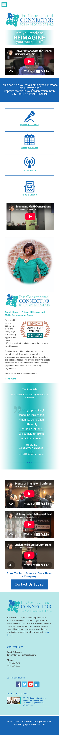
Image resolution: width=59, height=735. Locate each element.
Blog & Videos (29, 194)
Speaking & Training (29, 124)
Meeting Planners (29, 147)
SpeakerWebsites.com (35, 724)
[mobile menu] (4, 4)
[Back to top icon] (53, 729)
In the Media (29, 170)
